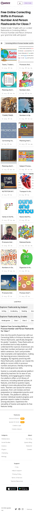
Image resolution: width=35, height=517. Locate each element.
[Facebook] (19, 509)
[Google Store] (23, 488)
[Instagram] (23, 509)
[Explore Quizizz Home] (5, 3)
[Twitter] (16, 509)
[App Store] (11, 488)
